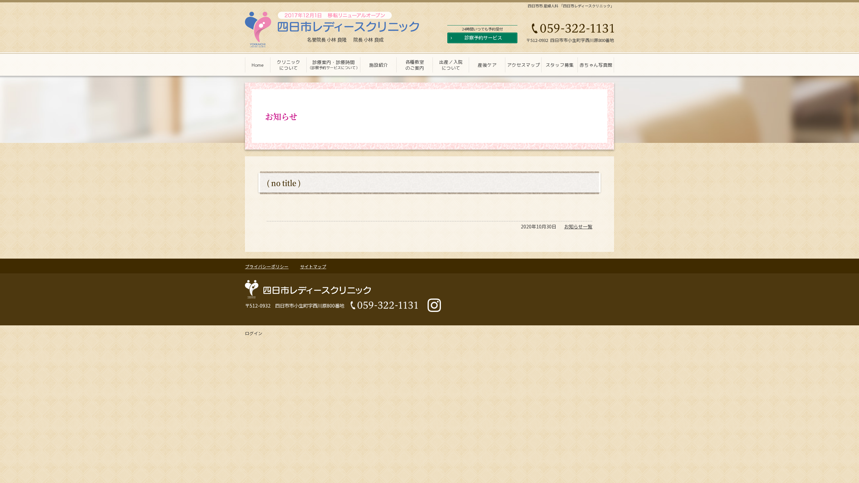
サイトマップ (313, 266)
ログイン (253, 333)
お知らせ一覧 (578, 226)
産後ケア (487, 65)
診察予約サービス (483, 37)
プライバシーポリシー (267, 266)
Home (258, 65)
